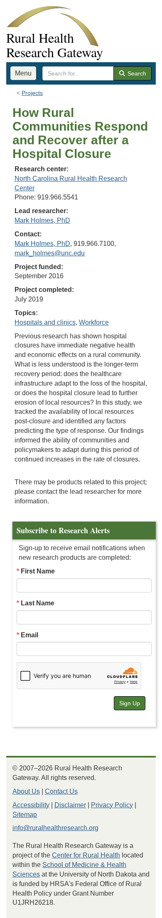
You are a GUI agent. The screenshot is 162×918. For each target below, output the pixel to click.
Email (29, 635)
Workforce (94, 322)
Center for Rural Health (86, 855)
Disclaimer (70, 805)
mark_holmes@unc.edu (50, 253)
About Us (26, 791)
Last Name (37, 603)
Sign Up (129, 703)
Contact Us (61, 791)
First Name (38, 571)
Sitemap (24, 814)
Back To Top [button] (135, 907)
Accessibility (30, 805)
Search (136, 73)
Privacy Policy (112, 805)
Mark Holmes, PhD (42, 220)
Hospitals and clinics (45, 322)
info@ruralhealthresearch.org (55, 827)
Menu (23, 73)
